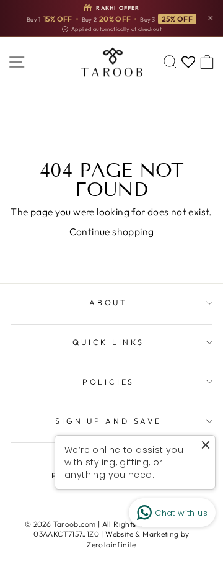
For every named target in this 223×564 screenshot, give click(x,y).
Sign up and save (108, 421)
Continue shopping (111, 231)
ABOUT (108, 302)
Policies (108, 382)
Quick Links (108, 342)
